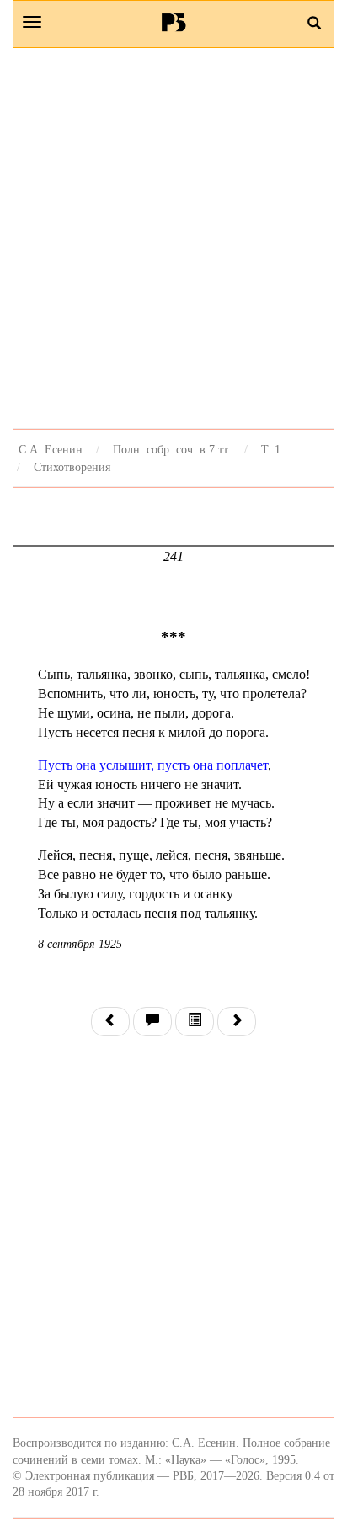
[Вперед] (236, 1021)
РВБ (174, 22)
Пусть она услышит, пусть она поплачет (153, 765)
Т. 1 (270, 449)
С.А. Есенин (51, 449)
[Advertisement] (173, 238)
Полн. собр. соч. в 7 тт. (172, 449)
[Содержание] (194, 1021)
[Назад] (110, 1021)
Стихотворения (72, 467)
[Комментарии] (152, 1021)
